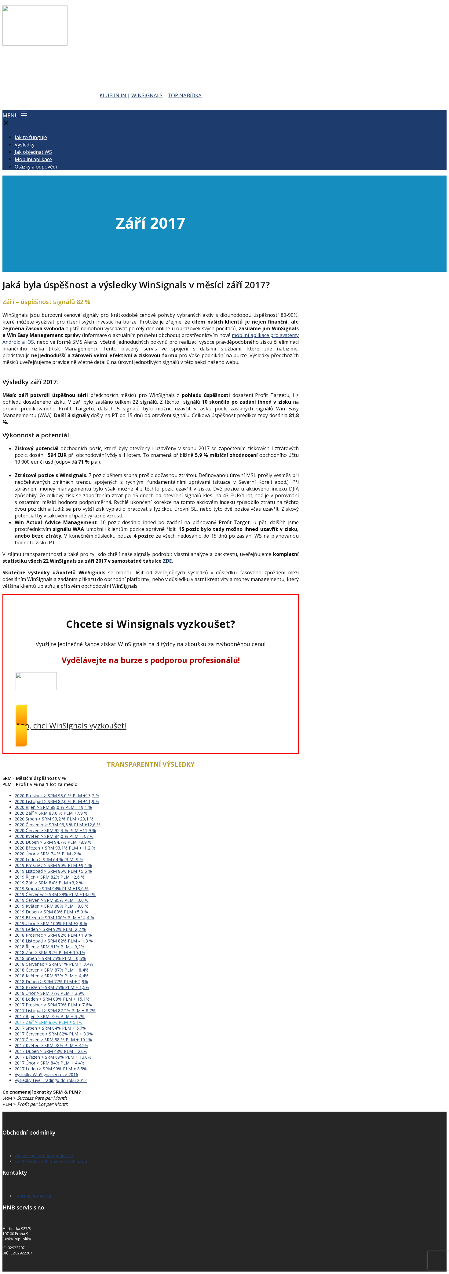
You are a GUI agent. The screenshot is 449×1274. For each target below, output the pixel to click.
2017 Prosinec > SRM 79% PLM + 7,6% (53, 1005)
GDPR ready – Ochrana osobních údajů (51, 1161)
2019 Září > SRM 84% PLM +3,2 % (49, 883)
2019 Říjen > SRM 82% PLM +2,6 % (50, 877)
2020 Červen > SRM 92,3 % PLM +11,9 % (55, 830)
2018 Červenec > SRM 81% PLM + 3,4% (54, 964)
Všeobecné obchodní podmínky (44, 1155)
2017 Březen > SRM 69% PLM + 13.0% (53, 1057)
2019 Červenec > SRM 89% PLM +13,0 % (55, 894)
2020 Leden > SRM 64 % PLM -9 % (49, 859)
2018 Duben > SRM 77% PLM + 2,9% (51, 981)
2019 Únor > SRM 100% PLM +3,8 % (51, 923)
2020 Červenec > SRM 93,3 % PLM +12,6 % (57, 825)
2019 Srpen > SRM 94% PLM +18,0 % (52, 888)
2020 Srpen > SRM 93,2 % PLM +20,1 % (54, 819)
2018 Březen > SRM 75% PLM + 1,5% (52, 987)
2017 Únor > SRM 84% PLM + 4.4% (49, 1063)
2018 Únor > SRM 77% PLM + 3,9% (50, 993)
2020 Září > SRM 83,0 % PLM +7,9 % (51, 813)
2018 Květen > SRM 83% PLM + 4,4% (52, 976)
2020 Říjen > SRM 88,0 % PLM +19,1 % (53, 807)
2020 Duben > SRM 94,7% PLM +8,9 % (53, 842)
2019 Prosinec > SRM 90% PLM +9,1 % (53, 865)
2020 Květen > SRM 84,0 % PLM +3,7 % (54, 836)
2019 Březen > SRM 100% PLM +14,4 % (54, 917)
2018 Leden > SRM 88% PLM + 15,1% (52, 999)
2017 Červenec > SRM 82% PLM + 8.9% (54, 1034)
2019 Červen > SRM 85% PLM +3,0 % (52, 900)
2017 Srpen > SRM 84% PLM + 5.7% (50, 1028)
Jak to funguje (31, 137)
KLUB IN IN (113, 95)
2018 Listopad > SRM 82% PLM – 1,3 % (54, 941)
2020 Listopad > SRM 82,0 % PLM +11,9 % (57, 801)
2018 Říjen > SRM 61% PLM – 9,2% (49, 947)
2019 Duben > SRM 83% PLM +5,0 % (51, 912)
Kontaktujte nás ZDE (33, 1196)
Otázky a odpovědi (36, 166)
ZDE (167, 560)
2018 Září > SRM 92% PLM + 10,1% (50, 952)
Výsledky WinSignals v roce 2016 (46, 1074)
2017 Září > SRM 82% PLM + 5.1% (48, 1022)
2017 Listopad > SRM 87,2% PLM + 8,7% (55, 1010)
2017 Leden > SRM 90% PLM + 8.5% (51, 1069)
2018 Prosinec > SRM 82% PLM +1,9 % (53, 935)
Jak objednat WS (33, 152)
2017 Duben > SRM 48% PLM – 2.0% (51, 1051)
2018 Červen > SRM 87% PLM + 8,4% (52, 970)
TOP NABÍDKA (185, 95)
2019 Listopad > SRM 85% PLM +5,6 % (53, 871)
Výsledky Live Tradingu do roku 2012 (51, 1080)
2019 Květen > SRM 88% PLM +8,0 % (52, 906)
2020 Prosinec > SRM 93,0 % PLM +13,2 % (57, 795)
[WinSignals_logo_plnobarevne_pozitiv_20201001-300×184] (35, 43)
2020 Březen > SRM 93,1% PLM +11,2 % (55, 848)
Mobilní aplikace (33, 159)
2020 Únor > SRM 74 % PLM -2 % (48, 854)
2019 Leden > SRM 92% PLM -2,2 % (50, 929)
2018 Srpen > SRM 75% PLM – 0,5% (50, 958)
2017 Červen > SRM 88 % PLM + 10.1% (53, 1040)
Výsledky (25, 144)
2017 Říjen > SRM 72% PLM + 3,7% (50, 1016)
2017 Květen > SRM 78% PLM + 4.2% (51, 1045)
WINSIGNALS (146, 95)
